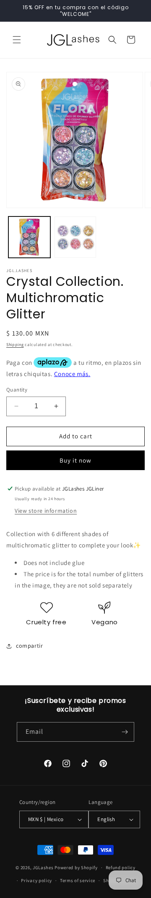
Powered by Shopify (76, 867)
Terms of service (77, 880)
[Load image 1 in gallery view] (29, 237)
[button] (17, 40)
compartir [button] (29, 645)
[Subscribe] (124, 732)
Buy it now (75, 460)
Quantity (16, 389)
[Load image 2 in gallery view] (75, 237)
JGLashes (43, 867)
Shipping (15, 344)
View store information (46, 510)
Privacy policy (36, 880)
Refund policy (120, 867)
